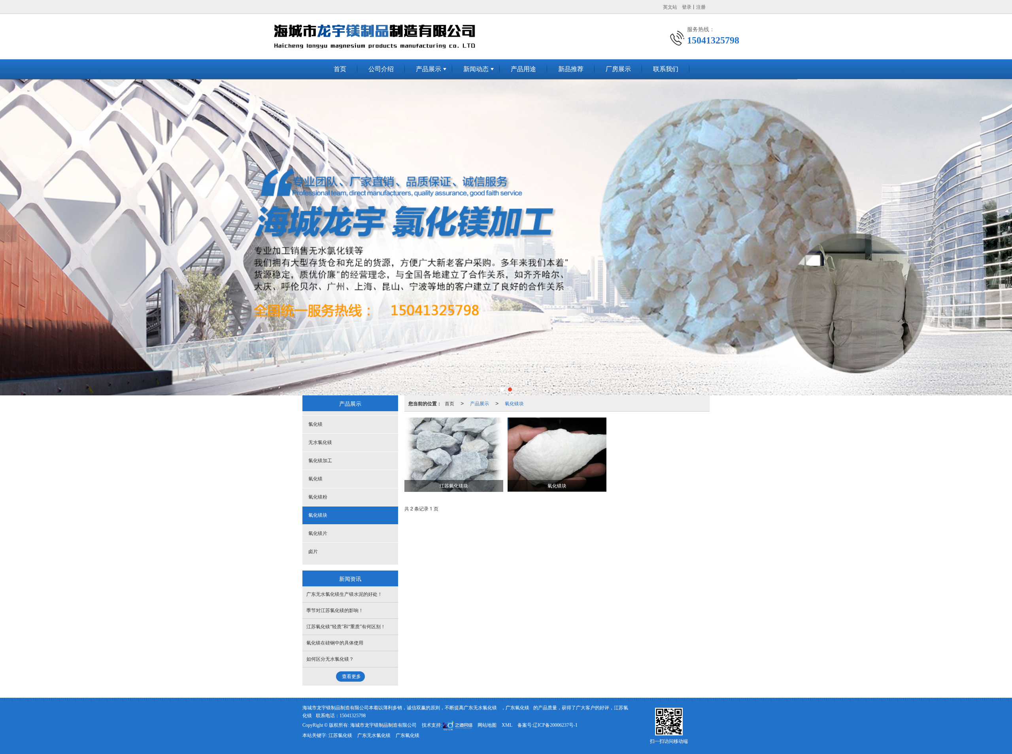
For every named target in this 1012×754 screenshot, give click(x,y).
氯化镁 (315, 424)
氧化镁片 (317, 533)
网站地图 (487, 725)
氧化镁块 (514, 403)
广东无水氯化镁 (480, 708)
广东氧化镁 (517, 708)
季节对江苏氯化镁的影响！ (334, 610)
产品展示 (428, 69)
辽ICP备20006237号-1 (555, 725)
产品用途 (523, 69)
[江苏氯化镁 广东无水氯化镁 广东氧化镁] (506, 237)
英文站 (670, 6)
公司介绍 (381, 69)
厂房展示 (618, 69)
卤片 (313, 551)
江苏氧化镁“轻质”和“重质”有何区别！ (345, 626)
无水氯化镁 (320, 442)
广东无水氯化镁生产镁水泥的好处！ (344, 594)
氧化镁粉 (317, 497)
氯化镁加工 (320, 460)
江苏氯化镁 (340, 735)
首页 (340, 69)
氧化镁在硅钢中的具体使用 (334, 643)
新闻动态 (476, 69)
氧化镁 (315, 479)
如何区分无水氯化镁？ (330, 659)
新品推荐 (570, 69)
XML (507, 725)
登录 (686, 6)
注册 (701, 6)
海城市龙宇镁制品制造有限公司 (383, 725)
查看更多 (351, 676)
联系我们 (665, 69)
